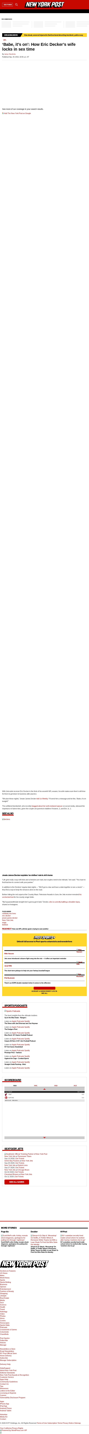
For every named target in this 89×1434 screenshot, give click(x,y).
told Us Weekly (42, 799)
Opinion (3, 1287)
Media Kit (3, 1417)
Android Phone (6, 1408)
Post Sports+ (5, 1338)
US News (3, 1273)
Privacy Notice (68, 1423)
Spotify (27, 1021)
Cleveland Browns (11, 1174)
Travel (2, 1309)
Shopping (3, 1293)
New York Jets (7, 920)
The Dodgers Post (10, 1029)
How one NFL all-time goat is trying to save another (30, 929)
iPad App (3, 1406)
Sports (2, 1280)
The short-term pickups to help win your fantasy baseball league (27, 971)
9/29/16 (5, 925)
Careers (3, 1395)
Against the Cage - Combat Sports (16, 1058)
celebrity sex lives (9, 913)
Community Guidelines (9, 1382)
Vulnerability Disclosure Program (12, 1398)
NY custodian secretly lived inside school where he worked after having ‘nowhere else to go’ (73, 1244)
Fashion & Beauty (7, 1291)
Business (3, 1284)
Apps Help (4, 1379)
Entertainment (5, 1289)
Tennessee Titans (24, 1156)
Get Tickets (20, 1159)
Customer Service (7, 1377)
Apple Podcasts (18, 1021)
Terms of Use (42, 1423)
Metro (2, 1275)
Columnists (4, 1332)
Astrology (3, 1312)
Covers (3, 1321)
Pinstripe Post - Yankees (13, 1052)
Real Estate (4, 1298)
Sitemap (77, 1423)
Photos (2, 1316)
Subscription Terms (54, 1423)
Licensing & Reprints (8, 1393)
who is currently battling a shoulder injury (64, 902)
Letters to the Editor (7, 1391)
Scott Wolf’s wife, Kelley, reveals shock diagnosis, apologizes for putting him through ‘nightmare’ (15, 1244)
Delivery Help (5, 1364)
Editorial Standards (7, 1373)
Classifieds (4, 1334)
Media (2, 1300)
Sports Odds (5, 1325)
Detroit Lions (23, 1165)
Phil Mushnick (9, 978)
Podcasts (3, 1327)
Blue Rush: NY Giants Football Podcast (18, 1035)
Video (2, 1314)
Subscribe (4, 1340)
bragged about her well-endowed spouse (47, 806)
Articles (3, 1343)
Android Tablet (5, 1411)
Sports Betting (5, 1282)
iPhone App (4, 1404)
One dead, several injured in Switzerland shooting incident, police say (53, 35)
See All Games (16, 1182)
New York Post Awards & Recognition (14, 1375)
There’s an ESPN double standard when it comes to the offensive (27, 983)
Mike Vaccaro (9, 953)
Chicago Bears (23, 1170)
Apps (2, 1401)
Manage (3, 1345)
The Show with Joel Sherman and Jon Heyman (21, 1023)
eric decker (6, 916)
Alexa (2, 1318)
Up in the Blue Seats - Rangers (15, 1018)
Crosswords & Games (8, 1330)
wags (4, 922)
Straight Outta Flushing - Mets (15, 1064)
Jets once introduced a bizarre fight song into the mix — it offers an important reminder (35, 958)
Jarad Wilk (8, 966)
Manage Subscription (8, 1360)
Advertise (3, 1414)
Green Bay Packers (11, 1161)
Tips (1, 1386)
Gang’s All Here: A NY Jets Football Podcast (20, 1041)
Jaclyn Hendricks (10, 54)
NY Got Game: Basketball (13, 1047)
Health (2, 1307)
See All (44, 993)
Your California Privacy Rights (11, 1428)
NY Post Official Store (8, 1353)
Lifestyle (3, 1296)
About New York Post (8, 1370)
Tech (2, 1303)
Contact (3, 1419)
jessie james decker (9, 918)
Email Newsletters (7, 1351)
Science (3, 1305)
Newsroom (4, 1388)
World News (4, 1278)
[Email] (22, 4)
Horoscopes (4, 1323)
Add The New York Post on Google (17, 113)
